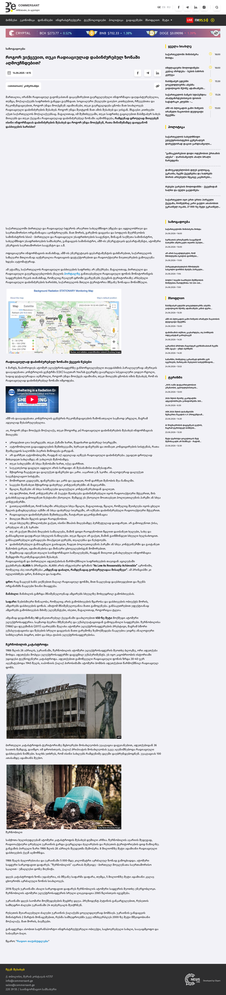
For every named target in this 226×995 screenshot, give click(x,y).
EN (163, 7)
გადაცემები (134, 20)
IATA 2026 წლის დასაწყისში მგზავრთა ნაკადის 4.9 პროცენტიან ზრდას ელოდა (183, 413)
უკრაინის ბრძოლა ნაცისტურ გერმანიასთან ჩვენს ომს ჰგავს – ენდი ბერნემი (191, 347)
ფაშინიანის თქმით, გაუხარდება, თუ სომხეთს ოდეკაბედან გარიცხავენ (189, 334)
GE (159, 7)
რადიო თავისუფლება (32, 941)
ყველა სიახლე (180, 46)
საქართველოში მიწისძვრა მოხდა (183, 229)
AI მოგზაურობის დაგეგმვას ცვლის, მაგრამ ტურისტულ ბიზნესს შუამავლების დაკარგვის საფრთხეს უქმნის (184, 426)
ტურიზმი (175, 377)
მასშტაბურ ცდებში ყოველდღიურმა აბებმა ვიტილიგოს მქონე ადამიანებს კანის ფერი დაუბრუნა (188, 307)
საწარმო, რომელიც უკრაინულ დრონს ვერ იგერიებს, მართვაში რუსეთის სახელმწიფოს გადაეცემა (189, 361)
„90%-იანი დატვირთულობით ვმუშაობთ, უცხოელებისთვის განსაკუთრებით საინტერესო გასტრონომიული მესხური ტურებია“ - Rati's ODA (184, 386)
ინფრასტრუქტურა (68, 20)
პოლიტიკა (116, 20)
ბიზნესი (11, 20)
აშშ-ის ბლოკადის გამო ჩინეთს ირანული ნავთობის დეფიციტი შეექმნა (192, 320)
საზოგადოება (15, 48)
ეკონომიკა (27, 20)
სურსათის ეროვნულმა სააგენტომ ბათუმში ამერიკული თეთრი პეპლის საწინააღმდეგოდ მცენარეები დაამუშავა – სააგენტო (184, 241)
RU (169, 7)
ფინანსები (45, 20)
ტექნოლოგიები (95, 20)
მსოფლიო (152, 20)
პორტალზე (72, 273)
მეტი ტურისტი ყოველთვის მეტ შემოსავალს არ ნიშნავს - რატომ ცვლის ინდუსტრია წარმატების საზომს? (182, 440)
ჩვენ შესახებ (15, 969)
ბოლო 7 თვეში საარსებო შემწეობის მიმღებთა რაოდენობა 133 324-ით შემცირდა (184, 281)
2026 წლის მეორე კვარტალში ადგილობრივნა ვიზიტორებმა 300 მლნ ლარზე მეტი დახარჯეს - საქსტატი (183, 400)
